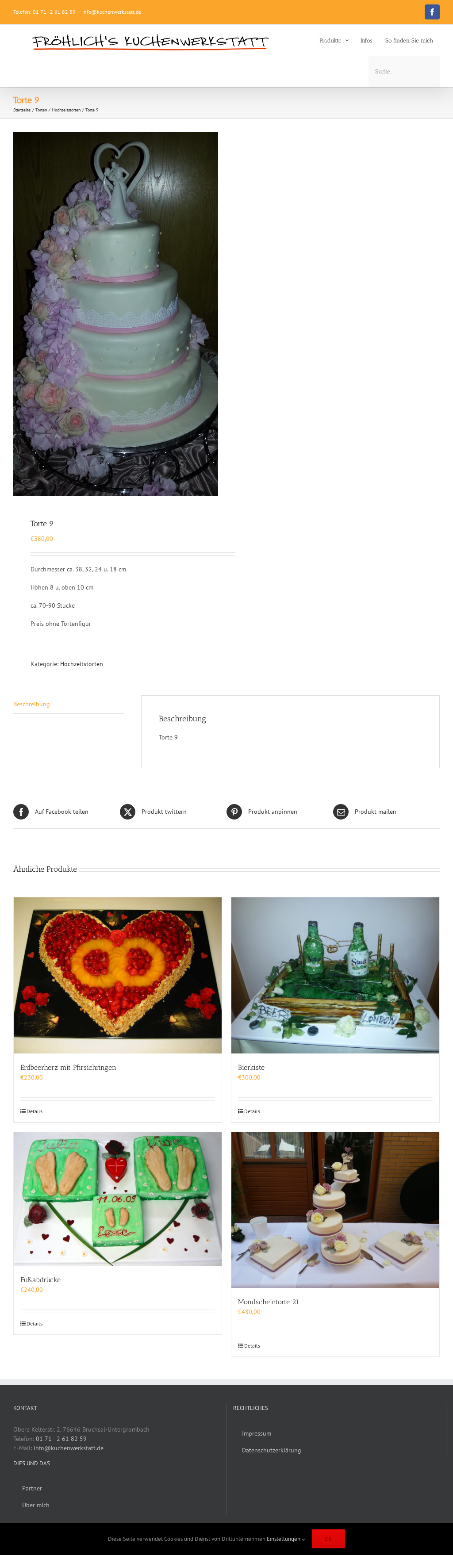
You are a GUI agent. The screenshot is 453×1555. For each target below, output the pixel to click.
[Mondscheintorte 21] (335, 1210)
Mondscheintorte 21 (268, 1302)
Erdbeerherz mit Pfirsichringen (68, 1067)
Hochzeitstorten (81, 664)
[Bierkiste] (335, 975)
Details (34, 1111)
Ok (328, 1539)
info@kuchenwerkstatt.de (111, 11)
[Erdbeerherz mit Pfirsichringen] (118, 975)
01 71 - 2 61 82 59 (61, 1439)
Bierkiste (251, 1067)
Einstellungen (284, 1539)
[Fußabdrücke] (118, 1199)
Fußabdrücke (40, 1279)
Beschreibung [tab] (31, 704)
